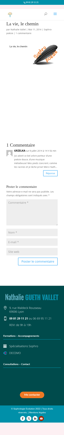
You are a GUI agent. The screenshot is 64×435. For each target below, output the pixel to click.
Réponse (50, 173)
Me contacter (32, 394)
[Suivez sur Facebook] (22, 418)
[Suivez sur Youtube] (41, 418)
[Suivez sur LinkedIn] (35, 418)
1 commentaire (23, 33)
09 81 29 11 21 (18, 318)
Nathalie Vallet (18, 29)
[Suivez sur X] (28, 418)
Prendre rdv (32, 385)
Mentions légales (37, 412)
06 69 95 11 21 (42, 318)
